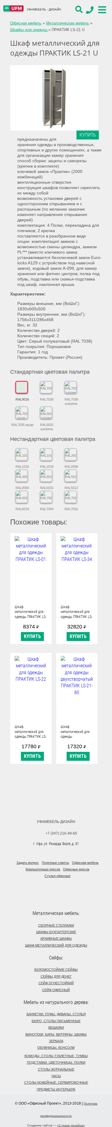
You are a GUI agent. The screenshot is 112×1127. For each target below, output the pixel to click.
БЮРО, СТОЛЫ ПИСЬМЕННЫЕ (56, 1021)
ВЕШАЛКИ (56, 1027)
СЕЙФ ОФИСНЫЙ (56, 990)
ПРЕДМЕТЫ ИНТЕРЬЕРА (56, 1089)
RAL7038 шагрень (71, 401)
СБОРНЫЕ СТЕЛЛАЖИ (56, 925)
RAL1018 (46, 466)
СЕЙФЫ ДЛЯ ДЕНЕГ (56, 976)
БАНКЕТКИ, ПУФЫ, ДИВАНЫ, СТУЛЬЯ (56, 1014)
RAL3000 (22, 488)
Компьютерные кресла (43, 869)
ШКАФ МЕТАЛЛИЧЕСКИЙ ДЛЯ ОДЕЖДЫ (56, 945)
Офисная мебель (26, 23)
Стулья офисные (57, 876)
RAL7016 (71, 509)
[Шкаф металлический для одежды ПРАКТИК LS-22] (31, 688)
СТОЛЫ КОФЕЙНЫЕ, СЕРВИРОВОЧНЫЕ (56, 1082)
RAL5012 (71, 488)
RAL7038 (46, 399)
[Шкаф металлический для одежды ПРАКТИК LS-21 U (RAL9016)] (54, 98)
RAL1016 (22, 466)
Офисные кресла (76, 869)
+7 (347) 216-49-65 (61, 833)
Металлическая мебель (67, 23)
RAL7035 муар (22, 425)
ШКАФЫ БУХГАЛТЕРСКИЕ (56, 932)
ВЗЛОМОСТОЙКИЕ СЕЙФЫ (56, 969)
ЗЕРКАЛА (56, 1041)
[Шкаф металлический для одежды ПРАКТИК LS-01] (31, 568)
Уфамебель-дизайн (56, 822)
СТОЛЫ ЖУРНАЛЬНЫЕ (56, 1069)
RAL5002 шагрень (46, 427)
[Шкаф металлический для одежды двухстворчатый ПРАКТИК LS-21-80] (77, 688)
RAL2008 (71, 466)
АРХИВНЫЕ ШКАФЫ (56, 938)
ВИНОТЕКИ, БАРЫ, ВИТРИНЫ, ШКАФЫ (56, 1034)
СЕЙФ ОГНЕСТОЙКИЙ (56, 983)
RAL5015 (46, 488)
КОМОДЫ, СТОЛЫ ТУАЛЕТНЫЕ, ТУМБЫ (56, 1056)
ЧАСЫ (56, 1076)
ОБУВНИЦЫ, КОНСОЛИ (56, 1047)
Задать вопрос (27, 862)
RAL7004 (46, 509)
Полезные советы (55, 862)
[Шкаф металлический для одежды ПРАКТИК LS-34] (77, 568)
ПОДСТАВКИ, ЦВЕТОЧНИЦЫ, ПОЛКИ (56, 1062)
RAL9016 (22, 399)
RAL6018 (22, 509)
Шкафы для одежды (29, 29)
